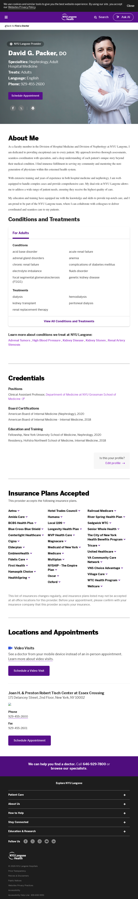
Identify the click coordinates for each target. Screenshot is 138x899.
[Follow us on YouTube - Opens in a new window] (47, 841)
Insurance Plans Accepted (48, 493)
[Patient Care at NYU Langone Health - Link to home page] (69, 17)
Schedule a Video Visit (29, 670)
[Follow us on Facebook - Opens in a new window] (26, 841)
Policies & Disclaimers (18, 876)
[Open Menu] (6, 17)
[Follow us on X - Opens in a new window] (33, 841)
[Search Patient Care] (95, 17)
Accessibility (14, 890)
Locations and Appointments (53, 632)
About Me (23, 138)
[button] (130, 5)
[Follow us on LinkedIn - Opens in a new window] (54, 841)
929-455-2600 (32, 84)
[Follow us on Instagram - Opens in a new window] (40, 841)
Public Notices (15, 881)
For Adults (21, 233)
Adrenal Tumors (19, 340)
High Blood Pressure (46, 340)
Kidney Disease (73, 340)
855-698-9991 (37, 895)
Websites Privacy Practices (20, 885)
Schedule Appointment (25, 95)
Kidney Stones (96, 340)
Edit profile (113, 463)
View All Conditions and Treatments (69, 321)
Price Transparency (17, 871)
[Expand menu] (124, 795)
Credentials (26, 378)
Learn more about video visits (30, 659)
